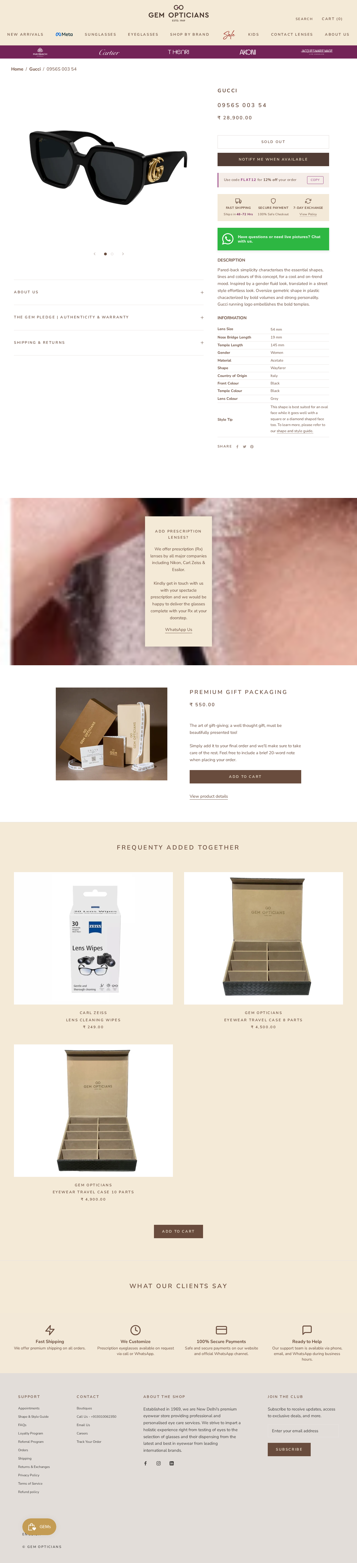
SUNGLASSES (100, 34)
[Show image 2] (112, 254)
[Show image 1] (105, 254)
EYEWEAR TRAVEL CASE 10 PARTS (93, 1192)
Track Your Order (89, 1441)
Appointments (29, 1408)
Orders (23, 1450)
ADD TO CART (178, 1231)
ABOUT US (337, 34)
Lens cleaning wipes (93, 1020)
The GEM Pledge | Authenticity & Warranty (71, 317)
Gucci (35, 69)
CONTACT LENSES (292, 34)
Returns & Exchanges (34, 1467)
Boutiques (84, 1408)
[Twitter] (244, 446)
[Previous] (94, 254)
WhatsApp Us (178, 629)
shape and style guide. (295, 431)
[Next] (123, 254)
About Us (26, 292)
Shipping (25, 1458)
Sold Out (273, 141)
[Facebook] (237, 446)
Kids (253, 34)
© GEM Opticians (42, 1547)
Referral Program (31, 1441)
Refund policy (28, 1492)
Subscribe (289, 1449)
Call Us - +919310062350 (96, 1416)
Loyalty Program (30, 1433)
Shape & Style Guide (33, 1416)
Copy (315, 180)
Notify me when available (273, 159)
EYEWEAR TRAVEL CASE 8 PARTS (263, 1020)
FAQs (22, 1425)
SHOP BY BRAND (189, 34)
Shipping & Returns (39, 342)
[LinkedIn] (172, 1463)
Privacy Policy (28, 1475)
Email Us (83, 1425)
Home (17, 69)
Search (304, 19)
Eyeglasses (143, 34)
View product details (209, 796)
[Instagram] (158, 1463)
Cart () (332, 18)
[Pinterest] (252, 446)
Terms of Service (30, 1483)
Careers (82, 1433)
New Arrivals (25, 34)
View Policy (308, 214)
